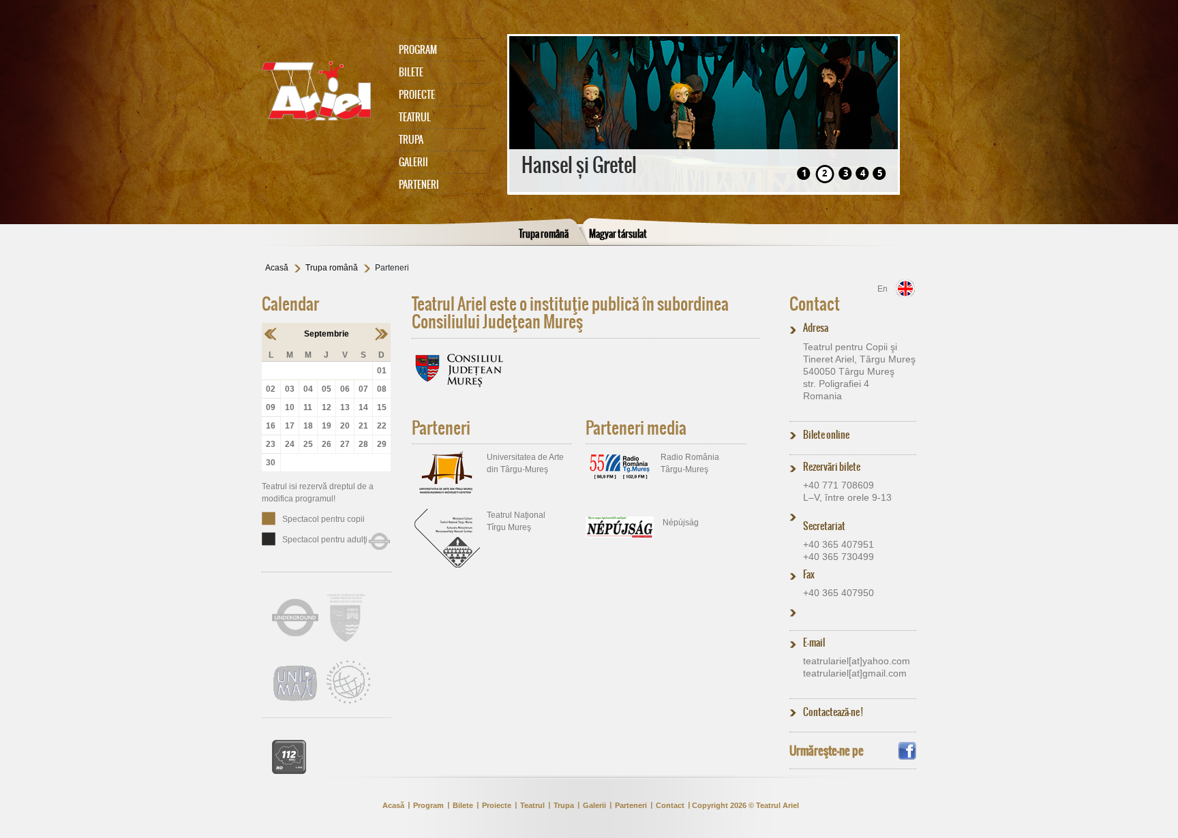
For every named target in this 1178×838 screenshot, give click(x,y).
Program (418, 49)
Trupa (411, 139)
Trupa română (544, 233)
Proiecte (417, 94)
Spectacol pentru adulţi (324, 539)
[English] (905, 288)
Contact (814, 304)
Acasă (276, 268)
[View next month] (381, 334)
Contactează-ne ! (833, 711)
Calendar (290, 304)
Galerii (413, 162)
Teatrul (415, 117)
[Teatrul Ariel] (323, 91)
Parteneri (419, 184)
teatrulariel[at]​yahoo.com (856, 660)
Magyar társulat (618, 233)
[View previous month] (271, 334)
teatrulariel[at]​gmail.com (855, 673)
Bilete (411, 72)
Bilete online (826, 434)
